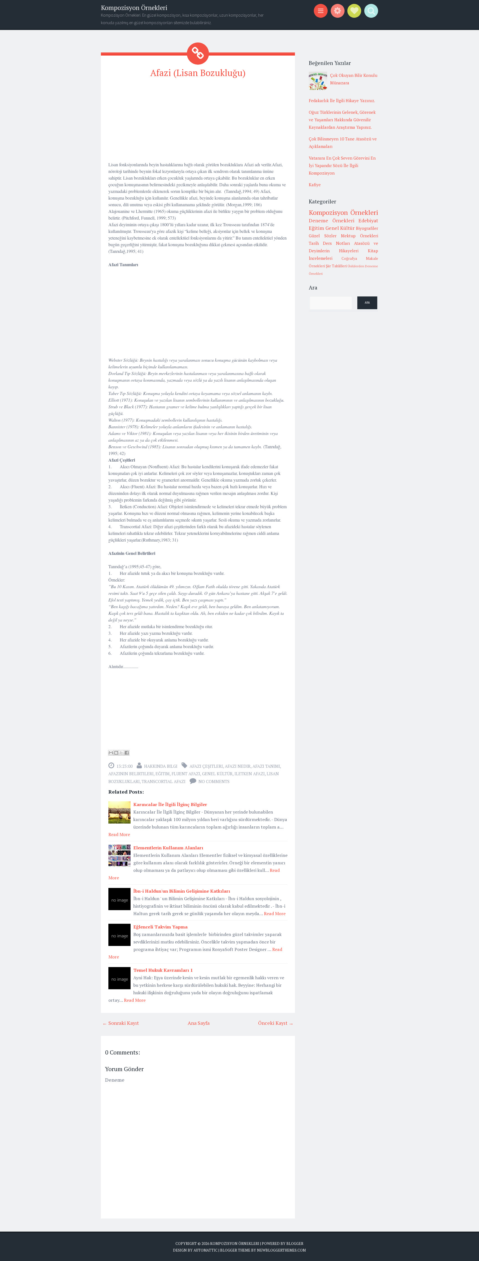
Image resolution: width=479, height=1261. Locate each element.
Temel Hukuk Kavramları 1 (163, 970)
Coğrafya (349, 258)
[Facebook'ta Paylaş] (126, 753)
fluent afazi (186, 773)
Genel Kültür (217, 773)
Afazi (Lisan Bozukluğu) (198, 73)
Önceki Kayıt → (276, 1023)
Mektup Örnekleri (359, 235)
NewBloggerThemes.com (281, 1250)
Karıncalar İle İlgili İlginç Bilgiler (170, 804)
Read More (119, 834)
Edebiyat (368, 220)
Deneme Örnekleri (332, 220)
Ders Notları (336, 243)
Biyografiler (367, 228)
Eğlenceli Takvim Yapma (160, 927)
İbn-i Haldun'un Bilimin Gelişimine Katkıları (181, 891)
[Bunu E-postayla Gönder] (111, 753)
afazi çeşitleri (206, 766)
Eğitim (163, 773)
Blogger (294, 1243)
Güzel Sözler (323, 235)
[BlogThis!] (116, 753)
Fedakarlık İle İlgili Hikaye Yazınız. (342, 100)
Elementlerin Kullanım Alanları (168, 848)
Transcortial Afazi (163, 781)
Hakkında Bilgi (160, 766)
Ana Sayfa (199, 1023)
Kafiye (315, 184)
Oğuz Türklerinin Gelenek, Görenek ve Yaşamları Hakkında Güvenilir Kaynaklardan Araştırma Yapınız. (342, 119)
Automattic (205, 1250)
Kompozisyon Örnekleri (134, 7)
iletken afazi (250, 773)
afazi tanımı (266, 766)
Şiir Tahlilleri (336, 265)
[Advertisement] (197, 122)
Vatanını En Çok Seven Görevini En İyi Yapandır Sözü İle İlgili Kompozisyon (342, 165)
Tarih (314, 243)
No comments (214, 781)
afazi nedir (238, 766)
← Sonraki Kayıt (120, 1023)
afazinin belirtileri (131, 773)
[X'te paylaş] (121, 753)
